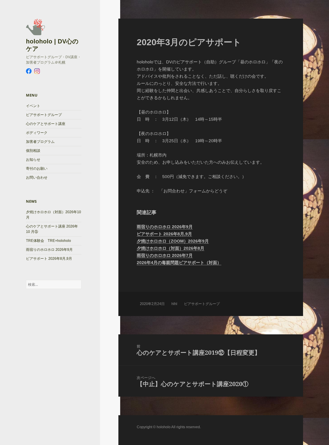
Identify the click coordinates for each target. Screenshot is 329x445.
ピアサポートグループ (44, 115)
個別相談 (33, 151)
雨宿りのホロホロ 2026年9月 (49, 250)
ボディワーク (36, 133)
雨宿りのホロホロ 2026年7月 (165, 255)
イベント (33, 106)
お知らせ (33, 159)
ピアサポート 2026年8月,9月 (49, 258)
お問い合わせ (36, 177)
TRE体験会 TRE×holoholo (48, 241)
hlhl (174, 304)
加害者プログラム (40, 142)
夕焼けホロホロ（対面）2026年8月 (170, 248)
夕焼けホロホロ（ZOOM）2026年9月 (173, 241)
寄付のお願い (36, 168)
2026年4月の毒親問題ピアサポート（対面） (179, 262)
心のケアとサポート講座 (45, 124)
